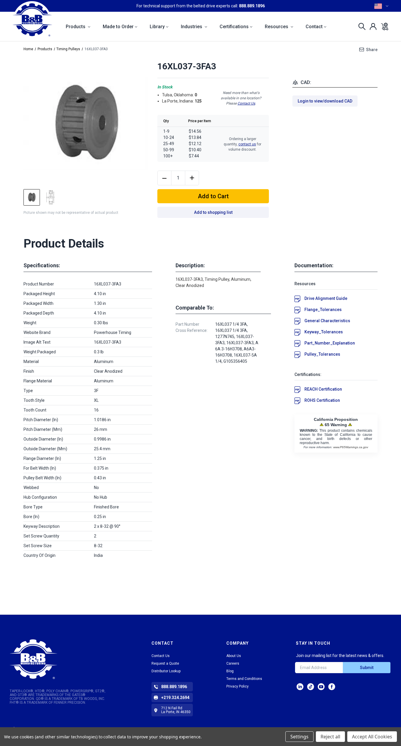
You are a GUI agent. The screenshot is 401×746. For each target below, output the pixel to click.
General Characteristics (327, 320)
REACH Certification (323, 389)
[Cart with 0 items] (383, 26)
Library (157, 26)
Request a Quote (165, 663)
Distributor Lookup (166, 671)
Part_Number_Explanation (329, 343)
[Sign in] (371, 26)
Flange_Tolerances (323, 309)
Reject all (330, 736)
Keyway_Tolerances (323, 332)
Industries (192, 26)
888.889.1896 (252, 6)
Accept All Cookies (372, 736)
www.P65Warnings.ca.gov (350, 447)
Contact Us (246, 103)
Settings (299, 736)
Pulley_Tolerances (322, 354)
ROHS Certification (322, 400)
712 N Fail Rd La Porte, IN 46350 (176, 710)
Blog (230, 671)
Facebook (332, 687)
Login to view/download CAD (325, 101)
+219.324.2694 (175, 697)
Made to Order (118, 26)
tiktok (310, 687)
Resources (277, 26)
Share (372, 49)
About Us (233, 656)
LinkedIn (300, 687)
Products (76, 26)
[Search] (360, 26)
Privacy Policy (237, 686)
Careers (232, 663)
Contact (314, 26)
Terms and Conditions (244, 679)
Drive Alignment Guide (325, 298)
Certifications (234, 26)
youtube (321, 687)
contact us (247, 144)
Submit (366, 667)
